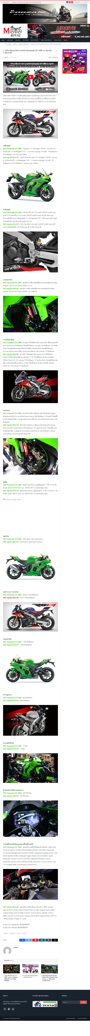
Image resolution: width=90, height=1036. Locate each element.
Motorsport (34, 40)
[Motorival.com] (13, 31)
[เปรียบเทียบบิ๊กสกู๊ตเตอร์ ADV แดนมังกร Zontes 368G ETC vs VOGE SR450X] (11, 968)
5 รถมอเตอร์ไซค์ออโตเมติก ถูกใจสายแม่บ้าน (30, 976)
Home (3, 40)
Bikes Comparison (46, 40)
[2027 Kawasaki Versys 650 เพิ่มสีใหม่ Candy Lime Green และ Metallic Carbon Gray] (49, 968)
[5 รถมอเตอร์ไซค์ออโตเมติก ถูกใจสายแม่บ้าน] (30, 968)
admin (6, 57)
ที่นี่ (29, 925)
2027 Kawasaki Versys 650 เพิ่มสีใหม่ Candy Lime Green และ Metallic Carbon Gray (50, 978)
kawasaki (12, 933)
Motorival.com (16, 1018)
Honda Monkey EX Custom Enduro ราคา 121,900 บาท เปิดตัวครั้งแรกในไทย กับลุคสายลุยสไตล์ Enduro (20, 3)
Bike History (57, 40)
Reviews (17, 40)
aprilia (6, 933)
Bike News (10, 40)
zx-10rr (24, 933)
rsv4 (18, 933)
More (65, 40)
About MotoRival (70, 1018)
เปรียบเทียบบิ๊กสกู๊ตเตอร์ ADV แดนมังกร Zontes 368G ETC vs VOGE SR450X (10, 978)
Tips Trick (25, 40)
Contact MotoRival (82, 1018)
